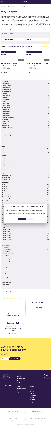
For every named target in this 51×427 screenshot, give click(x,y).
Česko (47, 375)
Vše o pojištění (12, 333)
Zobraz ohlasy (38, 307)
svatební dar (42, 23)
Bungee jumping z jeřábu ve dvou (37, 63)
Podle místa (5, 37)
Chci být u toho (15, 358)
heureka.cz (12, 313)
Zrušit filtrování (46, 42)
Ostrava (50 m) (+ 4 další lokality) (6, 68)
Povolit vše (22, 219)
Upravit (30, 219)
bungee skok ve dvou (35, 20)
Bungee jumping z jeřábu (9, 63)
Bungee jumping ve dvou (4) (7, 29)
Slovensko (48, 378)
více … (4, 224)
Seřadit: (3, 46)
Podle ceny (29, 37)
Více (2, 27)
